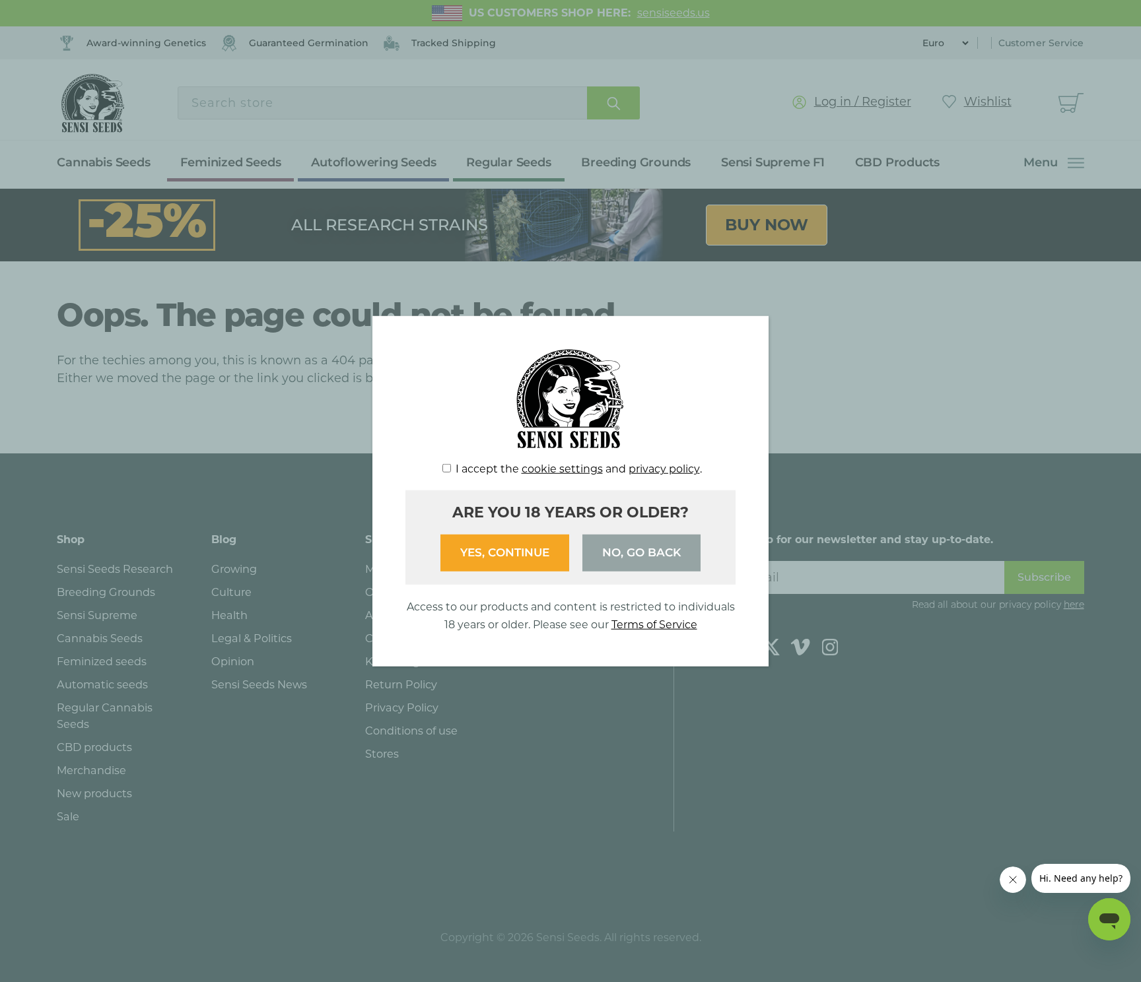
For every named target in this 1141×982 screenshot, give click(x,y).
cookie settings (562, 469)
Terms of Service (654, 624)
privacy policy (664, 469)
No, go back (641, 552)
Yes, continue (504, 552)
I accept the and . (579, 469)
